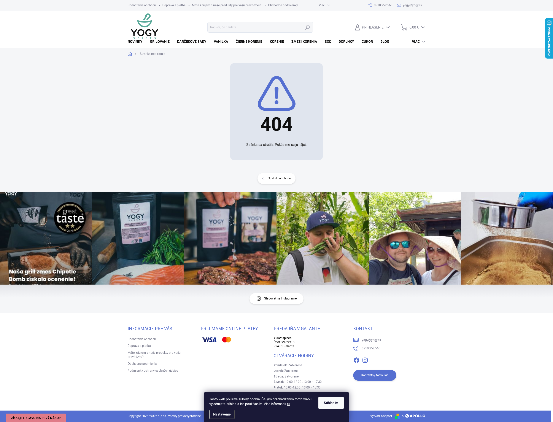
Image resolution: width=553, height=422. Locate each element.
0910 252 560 (371, 348)
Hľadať (307, 27)
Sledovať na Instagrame (280, 298)
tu (288, 404)
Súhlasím (331, 403)
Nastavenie (222, 414)
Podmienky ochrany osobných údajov (153, 370)
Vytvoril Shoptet (381, 416)
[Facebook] (356, 359)
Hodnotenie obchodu (142, 5)
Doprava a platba (174, 5)
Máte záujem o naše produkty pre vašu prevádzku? (227, 5)
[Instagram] (365, 359)
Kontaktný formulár (374, 375)
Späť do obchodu (279, 178)
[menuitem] (137, 41)
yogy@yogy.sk (371, 340)
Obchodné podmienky (283, 5)
